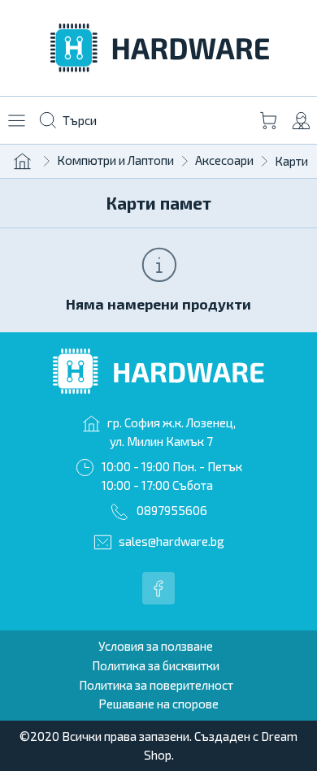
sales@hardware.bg (171, 541)
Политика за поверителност (156, 685)
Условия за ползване (155, 646)
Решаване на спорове (158, 703)
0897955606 (172, 510)
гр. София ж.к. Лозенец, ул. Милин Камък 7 (171, 431)
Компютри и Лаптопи (115, 160)
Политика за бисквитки (155, 665)
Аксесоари (224, 160)
